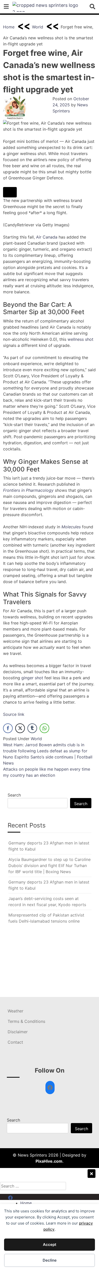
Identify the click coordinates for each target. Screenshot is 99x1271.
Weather (15, 1010)
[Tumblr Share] (32, 728)
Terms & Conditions (26, 1021)
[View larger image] (10, 192)
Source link (13, 714)
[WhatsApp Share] (44, 728)
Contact (15, 1042)
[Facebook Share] (8, 728)
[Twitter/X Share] (20, 728)
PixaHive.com (49, 1161)
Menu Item (18, 1196)
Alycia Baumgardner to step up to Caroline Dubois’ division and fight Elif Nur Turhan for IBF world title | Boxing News (49, 865)
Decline (50, 1260)
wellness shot (80, 339)
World (37, 26)
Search (14, 795)
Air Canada (46, 237)
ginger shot (32, 677)
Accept (49, 1244)
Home (8, 26)
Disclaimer (18, 1031)
